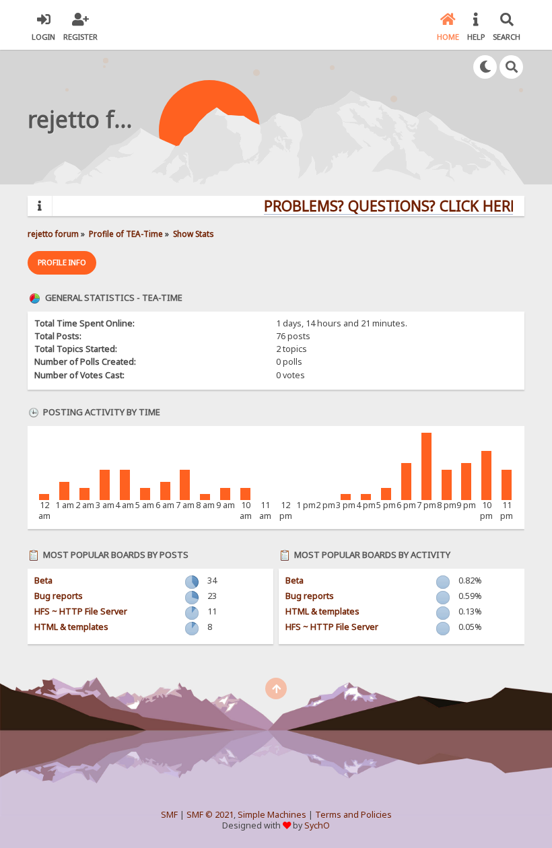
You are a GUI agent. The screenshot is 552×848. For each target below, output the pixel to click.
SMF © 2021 (210, 814)
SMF (169, 814)
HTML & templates (71, 627)
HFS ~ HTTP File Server (80, 611)
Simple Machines (272, 814)
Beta (43, 580)
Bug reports (58, 596)
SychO (317, 825)
